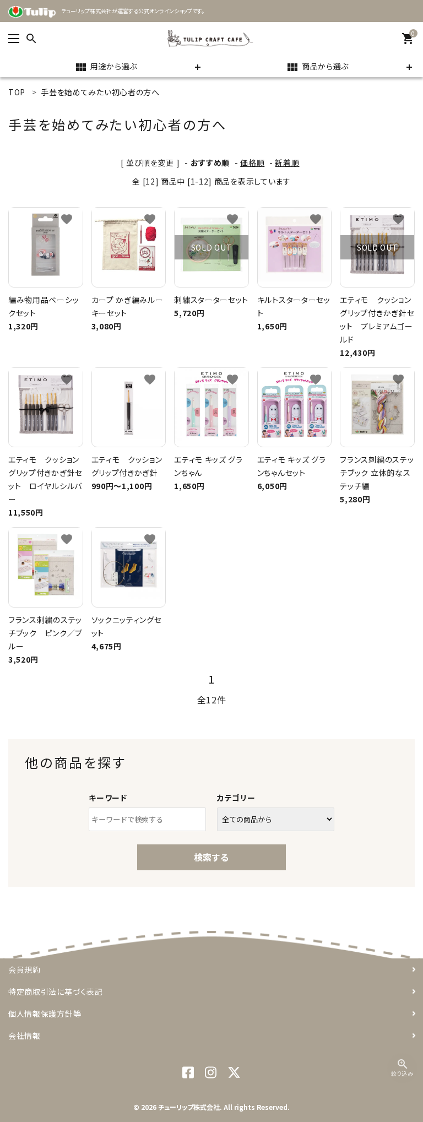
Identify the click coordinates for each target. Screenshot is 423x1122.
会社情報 (24, 1035)
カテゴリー (236, 797)
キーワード (108, 797)
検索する (211, 857)
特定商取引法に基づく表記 (55, 991)
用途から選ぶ (105, 67)
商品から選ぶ (317, 67)
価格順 (252, 162)
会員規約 (24, 969)
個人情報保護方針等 (44, 1013)
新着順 (287, 162)
